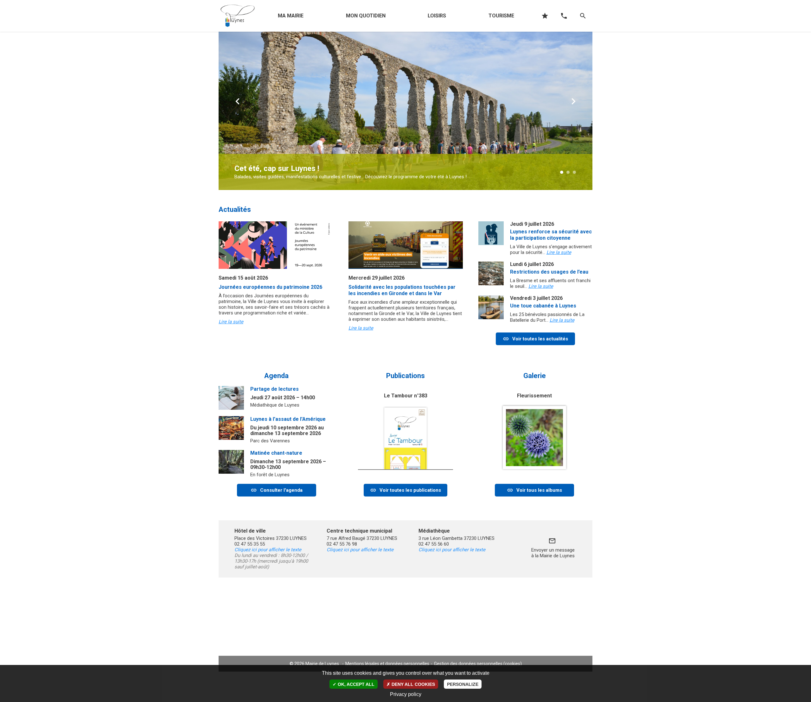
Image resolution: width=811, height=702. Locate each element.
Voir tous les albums (539, 490)
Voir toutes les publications (410, 490)
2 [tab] (572, 173)
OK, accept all (355, 684)
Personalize (462, 684)
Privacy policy (405, 694)
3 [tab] (578, 173)
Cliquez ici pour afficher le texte (267, 550)
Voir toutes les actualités (540, 339)
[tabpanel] (405, 111)
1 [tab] (565, 173)
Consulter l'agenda (281, 490)
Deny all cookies (412, 684)
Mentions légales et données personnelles (387, 663)
